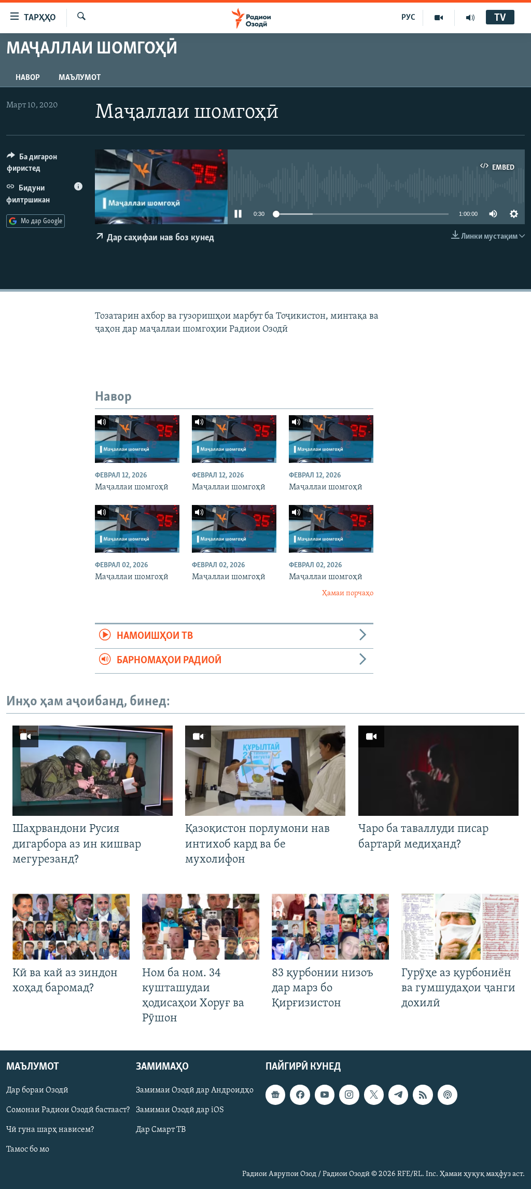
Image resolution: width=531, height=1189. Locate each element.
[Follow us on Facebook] (300, 1095)
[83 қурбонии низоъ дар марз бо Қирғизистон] (330, 927)
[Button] (44, 165)
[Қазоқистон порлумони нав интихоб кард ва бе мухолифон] (265, 771)
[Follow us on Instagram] (349, 1095)
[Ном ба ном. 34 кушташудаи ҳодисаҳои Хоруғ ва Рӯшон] (200, 927)
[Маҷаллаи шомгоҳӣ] (137, 439)
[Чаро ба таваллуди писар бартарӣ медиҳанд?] (438, 771)
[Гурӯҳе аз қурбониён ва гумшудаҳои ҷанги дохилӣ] (460, 927)
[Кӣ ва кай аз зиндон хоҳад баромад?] (71, 927)
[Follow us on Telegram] (398, 1095)
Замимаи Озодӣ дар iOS (180, 1110)
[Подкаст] (447, 1095)
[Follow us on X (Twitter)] (374, 1095)
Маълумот (80, 78)
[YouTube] (439, 17)
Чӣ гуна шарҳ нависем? (50, 1130)
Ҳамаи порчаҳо (347, 593)
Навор (28, 78)
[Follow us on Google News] (275, 1095)
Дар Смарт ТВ (161, 1130)
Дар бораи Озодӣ (37, 1091)
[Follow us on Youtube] (324, 1095)
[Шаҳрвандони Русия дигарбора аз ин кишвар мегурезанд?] (92, 771)
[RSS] (422, 1095)
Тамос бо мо (27, 1150)
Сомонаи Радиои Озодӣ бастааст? (68, 1110)
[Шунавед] (470, 17)
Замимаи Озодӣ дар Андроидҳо (195, 1091)
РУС (408, 17)
